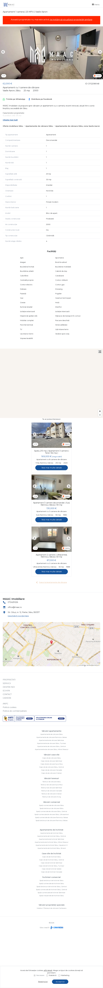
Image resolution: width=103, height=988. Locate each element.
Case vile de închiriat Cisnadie (51, 872)
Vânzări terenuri (51, 778)
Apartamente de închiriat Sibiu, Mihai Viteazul (51, 842)
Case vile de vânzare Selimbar (51, 761)
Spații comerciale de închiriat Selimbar (51, 892)
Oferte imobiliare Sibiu (13, 126)
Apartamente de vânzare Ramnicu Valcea (51, 737)
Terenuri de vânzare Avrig (51, 797)
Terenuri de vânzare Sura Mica (51, 785)
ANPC (5, 704)
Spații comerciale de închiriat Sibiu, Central (51, 889)
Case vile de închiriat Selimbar (51, 863)
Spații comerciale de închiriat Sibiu (51, 883)
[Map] (51, 383)
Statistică (52, 975)
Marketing (65, 975)
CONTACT (7, 694)
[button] (3, 52)
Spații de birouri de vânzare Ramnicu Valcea (51, 820)
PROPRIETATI (9, 680)
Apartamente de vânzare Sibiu (39, 126)
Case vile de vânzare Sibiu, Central (51, 767)
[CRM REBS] (56, 927)
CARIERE (7, 698)
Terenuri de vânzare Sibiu (51, 782)
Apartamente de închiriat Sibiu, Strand (52, 848)
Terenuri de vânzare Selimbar (51, 788)
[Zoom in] (100, 411)
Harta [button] (98, 76)
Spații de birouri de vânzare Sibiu (51, 808)
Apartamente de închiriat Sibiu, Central (51, 836)
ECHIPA (6, 691)
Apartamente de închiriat (51, 830)
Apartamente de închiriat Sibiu (51, 833)
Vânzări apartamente (51, 731)
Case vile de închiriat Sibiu (51, 857)
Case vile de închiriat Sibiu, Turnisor (51, 866)
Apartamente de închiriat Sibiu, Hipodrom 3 (51, 845)
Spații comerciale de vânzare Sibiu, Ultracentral (52, 814)
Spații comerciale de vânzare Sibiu (51, 805)
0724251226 (13, 602)
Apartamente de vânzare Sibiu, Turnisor (51, 743)
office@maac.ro (15, 607)
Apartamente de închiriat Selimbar (51, 839)
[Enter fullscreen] (100, 352)
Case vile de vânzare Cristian (51, 773)
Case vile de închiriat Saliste (51, 869)
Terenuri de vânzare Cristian (51, 794)
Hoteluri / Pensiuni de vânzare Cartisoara (51, 908)
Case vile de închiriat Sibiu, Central (51, 860)
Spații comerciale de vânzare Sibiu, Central (51, 811)
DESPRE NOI (9, 687)
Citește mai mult (10, 120)
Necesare (40, 975)
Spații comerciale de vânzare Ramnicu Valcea (51, 817)
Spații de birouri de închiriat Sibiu (51, 880)
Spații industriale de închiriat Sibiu (51, 895)
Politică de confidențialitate (15, 711)
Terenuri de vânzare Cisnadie (51, 791)
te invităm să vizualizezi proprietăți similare (71, 19)
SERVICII (7, 683)
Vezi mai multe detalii (51, 467)
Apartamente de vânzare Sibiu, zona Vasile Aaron (77, 126)
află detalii (48, 970)
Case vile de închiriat (51, 853)
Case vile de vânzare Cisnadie (51, 770)
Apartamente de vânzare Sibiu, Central (51, 746)
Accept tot (60, 982)
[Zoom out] (100, 415)
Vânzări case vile (51, 755)
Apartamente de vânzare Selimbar (51, 740)
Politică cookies (9, 707)
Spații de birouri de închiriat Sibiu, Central (52, 886)
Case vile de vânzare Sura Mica (52, 764)
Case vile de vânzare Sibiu (51, 758)
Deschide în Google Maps (18, 616)
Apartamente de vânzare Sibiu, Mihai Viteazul (51, 749)
